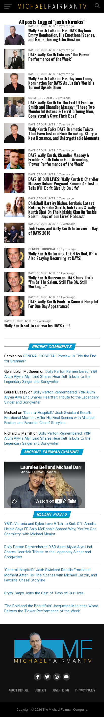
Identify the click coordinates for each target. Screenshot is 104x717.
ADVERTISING (61, 690)
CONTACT (40, 690)
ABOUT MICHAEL (19, 690)
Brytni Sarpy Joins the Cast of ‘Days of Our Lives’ (44, 593)
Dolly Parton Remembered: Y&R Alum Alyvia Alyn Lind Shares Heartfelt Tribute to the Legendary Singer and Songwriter (50, 376)
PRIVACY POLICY (85, 690)
